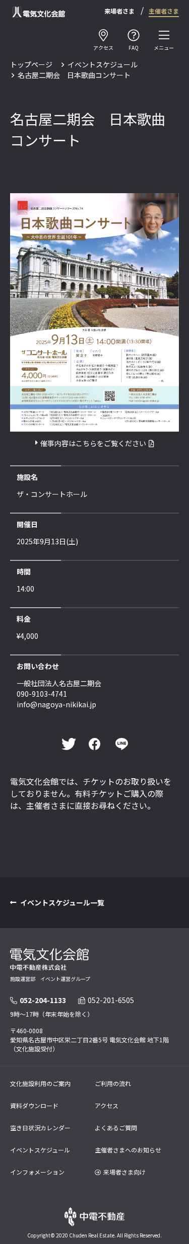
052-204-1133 (43, 1000)
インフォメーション (37, 1172)
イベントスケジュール (103, 64)
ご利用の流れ (113, 1083)
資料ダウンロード (34, 1105)
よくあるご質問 (116, 1127)
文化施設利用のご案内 (40, 1083)
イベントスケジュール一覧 (62, 902)
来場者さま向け (124, 1172)
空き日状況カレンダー (40, 1127)
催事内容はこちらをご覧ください (93, 443)
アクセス (106, 1105)
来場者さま (119, 11)
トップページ (31, 64)
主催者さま (164, 11)
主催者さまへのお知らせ (128, 1149)
